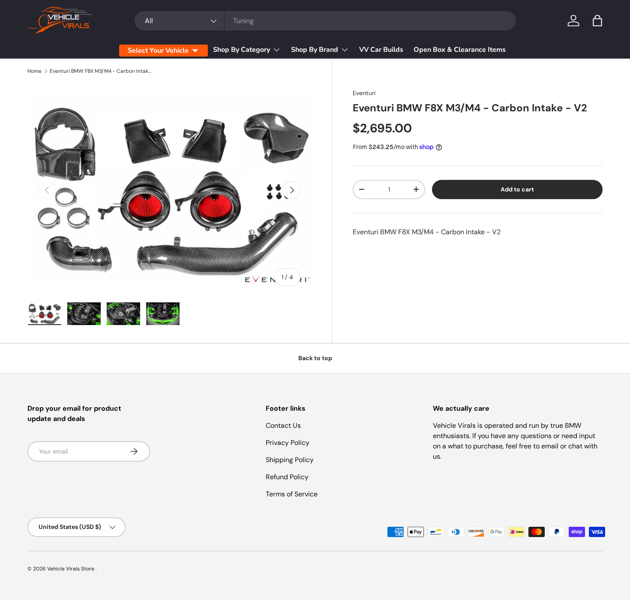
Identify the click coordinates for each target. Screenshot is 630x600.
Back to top (315, 358)
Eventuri (364, 93)
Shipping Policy (290, 459)
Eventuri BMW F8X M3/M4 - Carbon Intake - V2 (101, 71)
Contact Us (283, 425)
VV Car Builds (381, 49)
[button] (597, 20)
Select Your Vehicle (158, 50)
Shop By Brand (314, 49)
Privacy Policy (287, 442)
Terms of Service (292, 494)
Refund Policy (287, 476)
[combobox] (325, 20)
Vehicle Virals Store (71, 568)
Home (34, 71)
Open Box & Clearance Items (460, 49)
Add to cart (517, 189)
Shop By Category (241, 49)
